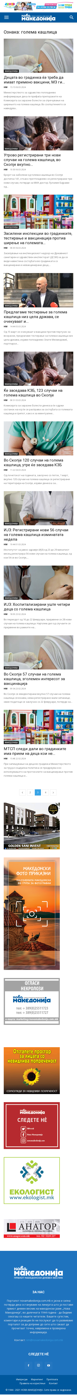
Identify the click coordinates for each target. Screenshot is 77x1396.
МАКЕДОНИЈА (11, 71)
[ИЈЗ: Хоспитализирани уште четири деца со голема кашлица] (38, 583)
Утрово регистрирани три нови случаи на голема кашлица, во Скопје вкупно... (32, 160)
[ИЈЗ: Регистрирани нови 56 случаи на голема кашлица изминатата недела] (38, 508)
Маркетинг (37, 1379)
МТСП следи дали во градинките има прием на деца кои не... (35, 751)
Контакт (53, 1383)
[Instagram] (38, 1365)
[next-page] (53, 792)
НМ (5, 87)
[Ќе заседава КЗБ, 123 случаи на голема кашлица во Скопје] (38, 369)
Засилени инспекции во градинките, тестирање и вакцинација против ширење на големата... (38, 238)
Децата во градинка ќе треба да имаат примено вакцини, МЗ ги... (34, 79)
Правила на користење (32, 1383)
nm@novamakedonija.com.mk (44, 1340)
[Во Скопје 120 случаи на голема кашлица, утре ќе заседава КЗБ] (38, 438)
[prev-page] (22, 792)
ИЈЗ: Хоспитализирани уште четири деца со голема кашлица (37, 606)
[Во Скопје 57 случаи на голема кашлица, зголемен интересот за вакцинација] (38, 652)
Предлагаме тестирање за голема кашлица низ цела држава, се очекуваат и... (35, 317)
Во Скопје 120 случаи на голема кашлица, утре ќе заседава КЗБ (33, 462)
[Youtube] (48, 1365)
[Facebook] (28, 1365)
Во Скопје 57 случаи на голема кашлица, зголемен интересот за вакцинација (34, 679)
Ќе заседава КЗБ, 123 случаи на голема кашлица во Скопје (33, 392)
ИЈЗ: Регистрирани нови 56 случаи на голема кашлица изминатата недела (36, 535)
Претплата (52, 1379)
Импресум (21, 1379)
